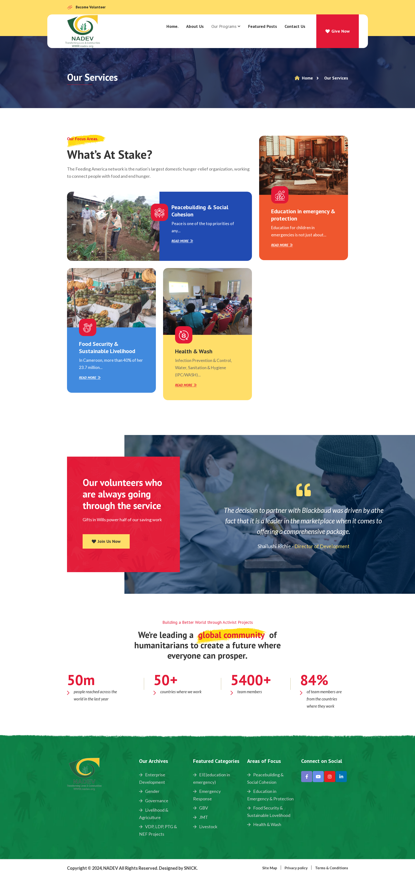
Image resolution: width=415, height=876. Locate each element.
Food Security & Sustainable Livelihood (107, 347)
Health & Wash (193, 351)
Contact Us (295, 26)
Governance (156, 800)
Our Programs (224, 26)
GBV (203, 807)
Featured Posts (262, 26)
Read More (180, 241)
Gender (151, 791)
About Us (195, 26)
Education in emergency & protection (303, 215)
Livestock (207, 826)
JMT (203, 817)
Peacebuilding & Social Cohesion (199, 210)
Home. (172, 26)
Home (307, 78)
